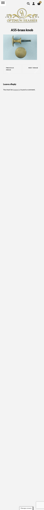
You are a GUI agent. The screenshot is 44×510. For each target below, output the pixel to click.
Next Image (33, 68)
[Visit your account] (33, 3)
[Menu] (3, 3)
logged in (16, 90)
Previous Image (10, 69)
